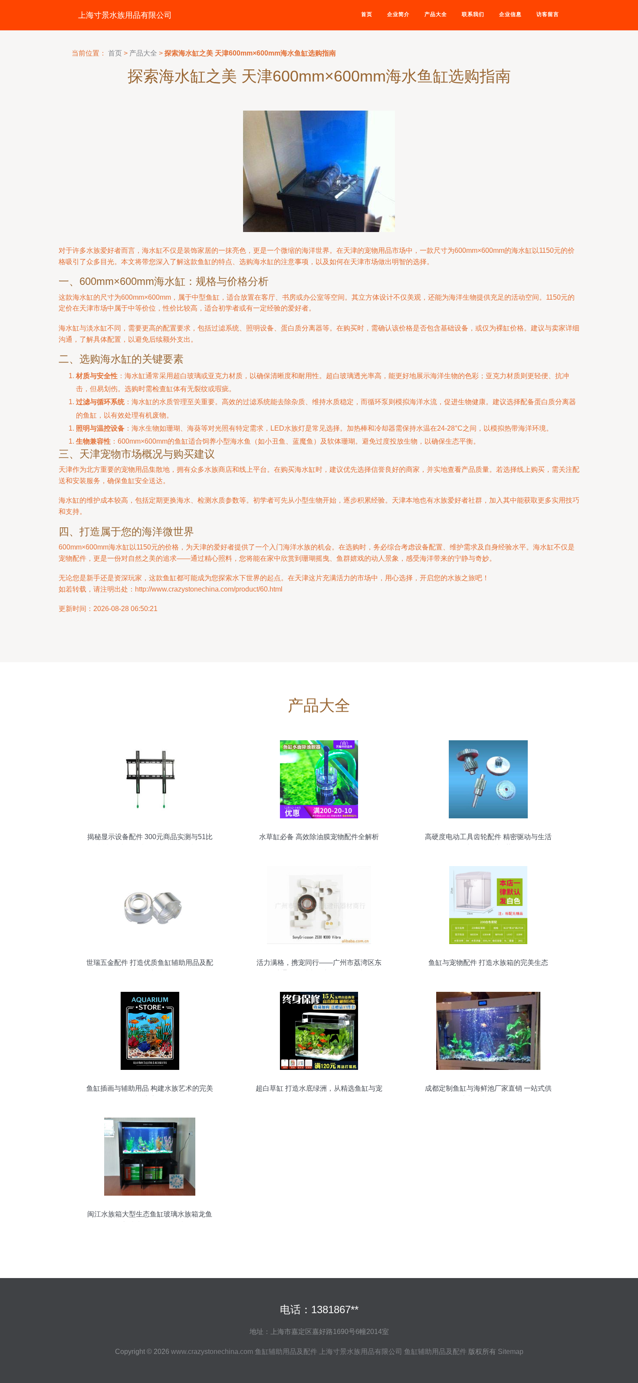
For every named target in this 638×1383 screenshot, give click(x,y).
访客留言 (547, 14)
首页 (366, 14)
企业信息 (510, 14)
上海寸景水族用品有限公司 (125, 15)
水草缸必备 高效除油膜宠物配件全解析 (319, 836)
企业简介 (398, 14)
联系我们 (473, 14)
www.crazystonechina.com (212, 1351)
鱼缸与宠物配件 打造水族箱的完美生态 (488, 962)
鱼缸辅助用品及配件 (286, 1351)
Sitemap (510, 1351)
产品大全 (435, 14)
